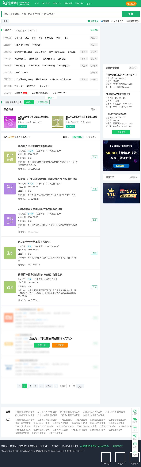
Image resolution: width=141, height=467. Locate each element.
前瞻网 (13, 446)
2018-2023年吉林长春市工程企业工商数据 (33, 117)
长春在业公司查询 (126, 426)
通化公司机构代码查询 (115, 411)
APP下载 (46, 3)
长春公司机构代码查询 (24, 411)
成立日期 (77, 137)
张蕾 (29, 246)
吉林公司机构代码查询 (47, 411)
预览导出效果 (43, 102)
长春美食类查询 (38, 433)
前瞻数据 (33, 446)
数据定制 (79, 3)
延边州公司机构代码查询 (93, 415)
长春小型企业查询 (97, 423)
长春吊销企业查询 (41, 423)
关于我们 (55, 446)
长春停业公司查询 (41, 429)
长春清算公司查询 (60, 429)
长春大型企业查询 (23, 426)
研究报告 (23, 446)
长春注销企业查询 (60, 423)
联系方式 (18, 86)
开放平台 (57, 3)
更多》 (94, 109)
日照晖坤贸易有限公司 (116, 113)
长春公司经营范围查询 (43, 426)
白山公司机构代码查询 (24, 415)
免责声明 (44, 446)
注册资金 (90, 137)
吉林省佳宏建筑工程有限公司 (34, 242)
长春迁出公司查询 (23, 429)
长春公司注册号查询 (65, 426)
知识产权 (31, 86)
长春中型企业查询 (116, 423)
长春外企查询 (81, 419)
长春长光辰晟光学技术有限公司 (35, 146)
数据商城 (68, 3)
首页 (37, 3)
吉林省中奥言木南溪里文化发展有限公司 (40, 209)
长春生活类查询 (115, 429)
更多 (88, 3)
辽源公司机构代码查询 (92, 411)
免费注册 (42, 345)
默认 (65, 137)
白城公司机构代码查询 (70, 415)
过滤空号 (20, 92)
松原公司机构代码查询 (47, 415)
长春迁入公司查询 (79, 429)
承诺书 (75, 446)
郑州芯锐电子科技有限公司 (118, 94)
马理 (29, 279)
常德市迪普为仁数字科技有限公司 (121, 74)
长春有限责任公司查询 (24, 419)
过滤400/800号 (59, 92)
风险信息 (43, 86)
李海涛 (30, 213)
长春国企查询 (66, 419)
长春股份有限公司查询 (47, 419)
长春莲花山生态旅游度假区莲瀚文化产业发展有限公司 (47, 179)
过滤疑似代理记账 (40, 92)
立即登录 (60, 345)
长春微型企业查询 (79, 423)
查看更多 (133, 67)
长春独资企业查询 (97, 419)
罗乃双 (30, 183)
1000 (48, 386)
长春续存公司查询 (107, 426)
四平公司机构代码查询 (70, 411)
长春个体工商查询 (23, 423)
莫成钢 (30, 150)
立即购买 (22, 126)
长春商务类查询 (55, 433)
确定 (80, 387)
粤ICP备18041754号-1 (74, 450)
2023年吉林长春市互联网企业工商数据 (81, 117)
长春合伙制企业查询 (117, 419)
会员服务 (131, 3)
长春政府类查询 (22, 433)
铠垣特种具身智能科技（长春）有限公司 (40, 274)
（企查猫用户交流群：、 (94, 446)
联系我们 (66, 446)
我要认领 (121, 132)
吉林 (8, 411)
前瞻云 (4, 446)
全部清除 (94, 29)
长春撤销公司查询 (97, 429)
